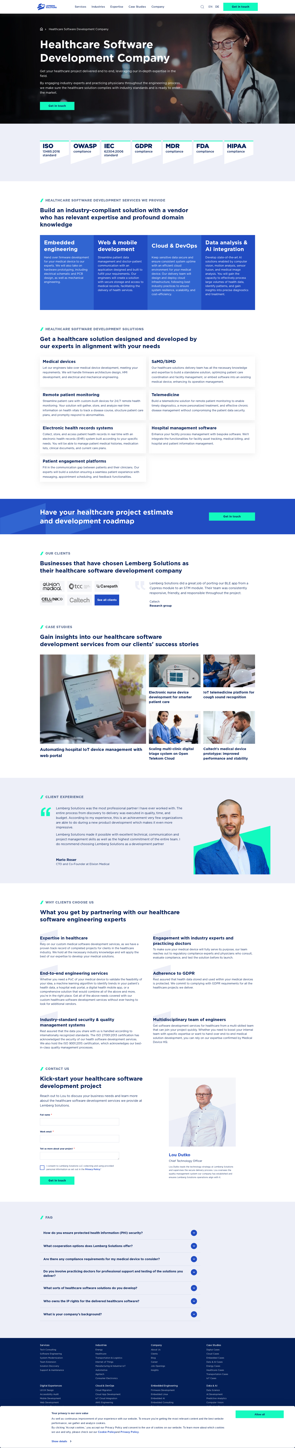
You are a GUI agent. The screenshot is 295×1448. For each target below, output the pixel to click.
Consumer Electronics (106, 1378)
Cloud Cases (212, 1353)
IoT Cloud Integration (106, 1398)
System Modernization (51, 1358)
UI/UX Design (47, 1390)
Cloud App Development (108, 1394)
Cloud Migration (103, 1390)
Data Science (213, 1390)
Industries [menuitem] (98, 6)
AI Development (214, 1394)
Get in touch (240, 6)
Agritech (99, 1374)
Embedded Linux (159, 1394)
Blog (153, 1358)
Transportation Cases (217, 1374)
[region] (147, 152)
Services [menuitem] (80, 6)
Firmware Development (163, 1390)
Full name (45, 1115)
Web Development (49, 1402)
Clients (154, 1353)
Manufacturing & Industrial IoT (110, 1366)
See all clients (107, 600)
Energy (99, 1349)
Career (154, 1362)
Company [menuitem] (157, 6)
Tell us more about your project (56, 1148)
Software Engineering (51, 1353)
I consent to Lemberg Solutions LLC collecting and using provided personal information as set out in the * (80, 1168)
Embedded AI (158, 1398)
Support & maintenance (52, 1370)
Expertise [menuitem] (116, 6)
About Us (155, 1349)
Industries (101, 1345)
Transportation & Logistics (108, 1358)
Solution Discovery (49, 1366)
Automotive (101, 1370)
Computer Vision (214, 1402)
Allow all (260, 1414)
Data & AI (211, 1385)
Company (156, 1345)
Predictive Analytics (216, 1398)
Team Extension (48, 1362)
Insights (155, 1370)
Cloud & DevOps (104, 1385)
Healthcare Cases (215, 1370)
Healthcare (100, 1353)
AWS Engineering (104, 1402)
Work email (46, 1131)
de (217, 6)
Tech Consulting (48, 1349)
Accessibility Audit (49, 1394)
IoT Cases (211, 1378)
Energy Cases (213, 1366)
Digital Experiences (51, 1385)
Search (202, 7)
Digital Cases (213, 1349)
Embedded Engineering (164, 1385)
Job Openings (158, 1366)
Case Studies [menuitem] (137, 6)
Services (45, 1345)
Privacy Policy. (92, 1169)
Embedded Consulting (162, 1402)
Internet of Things (104, 1362)
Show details (59, 1441)
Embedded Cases (215, 1358)
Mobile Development (50, 1398)
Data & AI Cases (214, 1362)
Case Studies (213, 1345)
